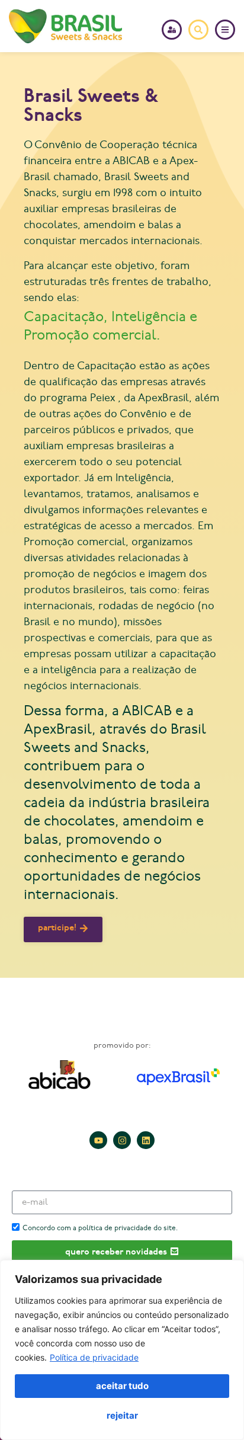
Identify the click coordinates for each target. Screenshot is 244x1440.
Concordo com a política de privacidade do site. (100, 1228)
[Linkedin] (146, 1140)
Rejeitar (122, 1415)
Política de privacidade (94, 1357)
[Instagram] (122, 1140)
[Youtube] (98, 1140)
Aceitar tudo (122, 1385)
